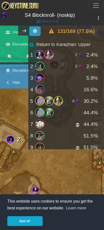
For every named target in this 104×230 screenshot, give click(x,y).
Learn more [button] (76, 208)
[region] (66, 94)
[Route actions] (98, 18)
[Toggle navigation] (96, 6)
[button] (35, 189)
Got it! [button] (24, 221)
